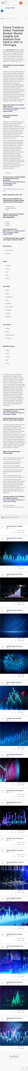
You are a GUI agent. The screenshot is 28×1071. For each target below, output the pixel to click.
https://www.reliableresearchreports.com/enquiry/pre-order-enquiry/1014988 (14, 183)
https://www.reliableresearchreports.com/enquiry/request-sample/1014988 (14, 110)
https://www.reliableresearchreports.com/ (14, 507)
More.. (22, 532)
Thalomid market (10, 50)
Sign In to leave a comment (11, 517)
